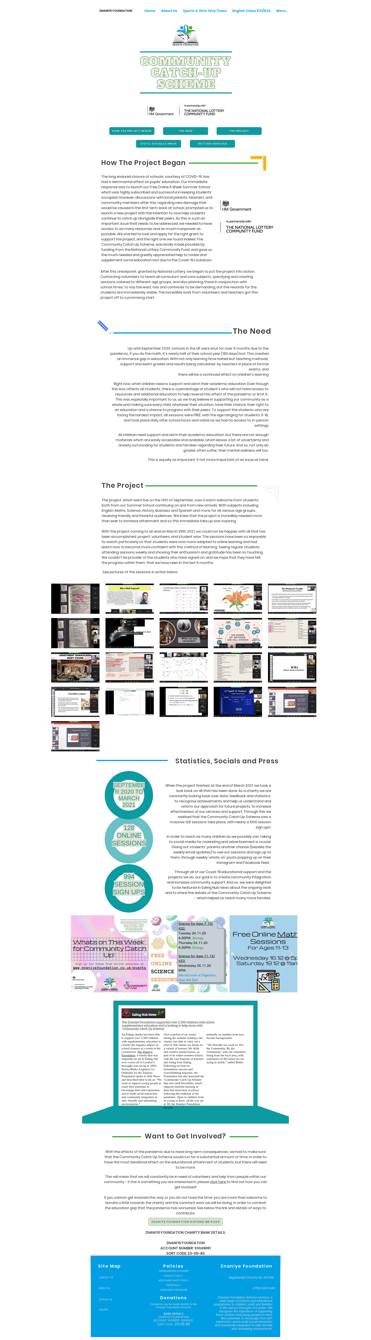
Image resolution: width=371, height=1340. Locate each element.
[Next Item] (290, 954)
